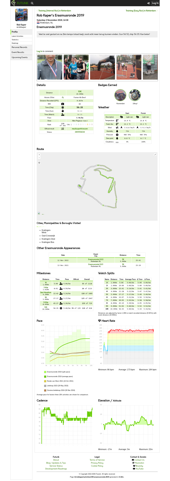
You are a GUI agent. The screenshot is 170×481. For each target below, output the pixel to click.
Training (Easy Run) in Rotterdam (141, 11)
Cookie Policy (97, 466)
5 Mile (45, 302)
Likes (40, 46)
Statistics (15, 40)
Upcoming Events (20, 57)
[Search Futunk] (32, 3)
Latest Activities (17, 36)
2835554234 (80, 132)
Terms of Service (97, 460)
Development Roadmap (56, 469)
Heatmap (15, 43)
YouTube (139, 469)
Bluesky (139, 466)
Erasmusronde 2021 (95, 264)
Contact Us (139, 460)
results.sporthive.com (80, 129)
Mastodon (139, 463)
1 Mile (46, 288)
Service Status (56, 466)
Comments (46, 44)
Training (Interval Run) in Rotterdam (54, 11)
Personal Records (19, 47)
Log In (155, 3)
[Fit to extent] (39, 163)
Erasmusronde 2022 (95, 259)
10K (80, 91)
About (56, 460)
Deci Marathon (45, 293)
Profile (15, 32)
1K (46, 283)
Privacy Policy (97, 463)
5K (123, 259)
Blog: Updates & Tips (56, 463)
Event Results (18, 52)
